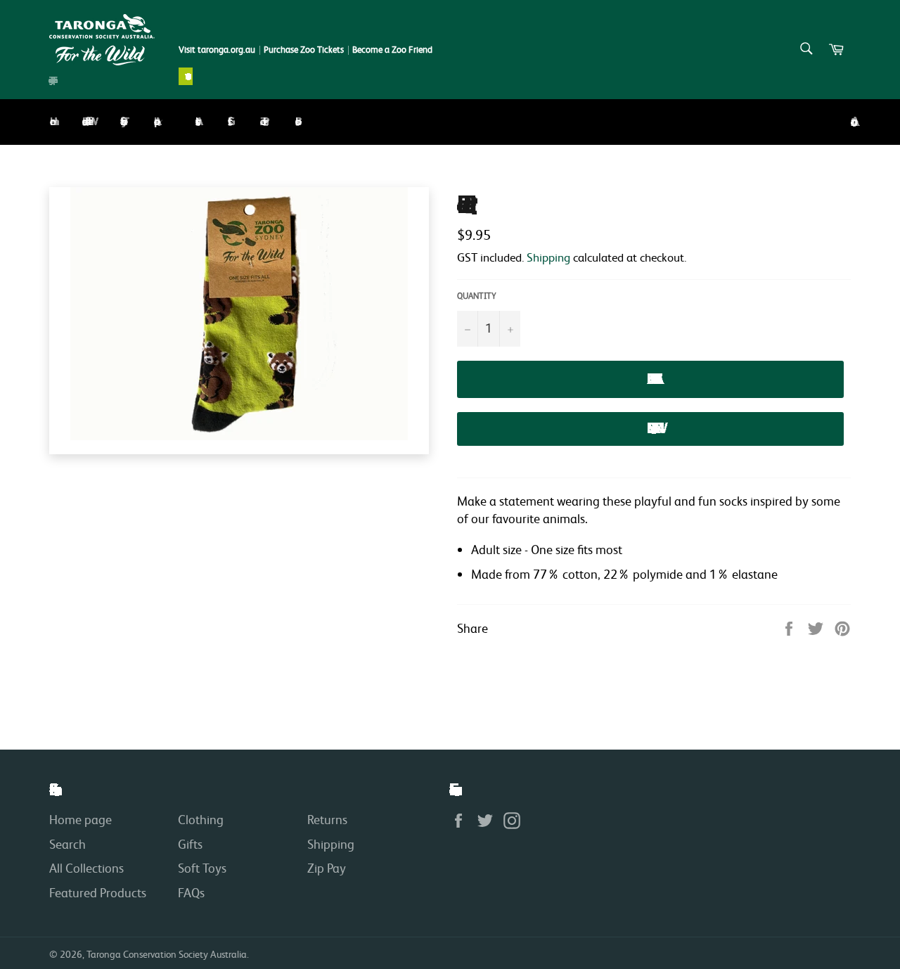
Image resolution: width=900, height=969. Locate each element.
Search (67, 844)
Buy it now (650, 428)
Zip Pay (326, 867)
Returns (327, 819)
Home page (80, 819)
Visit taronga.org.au (217, 49)
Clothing (201, 819)
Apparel (155, 121)
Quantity (476, 295)
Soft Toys (121, 121)
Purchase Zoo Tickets (304, 49)
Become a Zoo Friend (392, 49)
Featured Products (97, 892)
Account (851, 122)
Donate (186, 76)
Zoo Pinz (261, 121)
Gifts (228, 121)
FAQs (191, 892)
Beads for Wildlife (85, 121)
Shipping (548, 257)
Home (50, 121)
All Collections (86, 867)
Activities (195, 121)
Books (295, 121)
